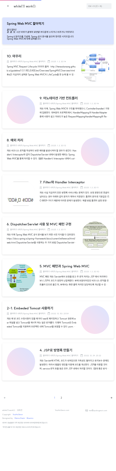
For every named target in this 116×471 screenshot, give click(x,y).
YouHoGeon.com (62, 410)
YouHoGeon (18, 415)
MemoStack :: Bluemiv (24, 418)
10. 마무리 (14, 56)
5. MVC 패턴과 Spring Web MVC (64, 266)
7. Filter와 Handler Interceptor (62, 182)
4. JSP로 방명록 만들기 (56, 350)
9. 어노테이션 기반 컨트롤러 (59, 98)
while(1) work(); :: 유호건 (12, 410)
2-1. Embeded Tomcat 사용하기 (30, 308)
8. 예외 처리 (15, 140)
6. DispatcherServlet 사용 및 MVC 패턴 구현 (39, 224)
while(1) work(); (25, 6)
